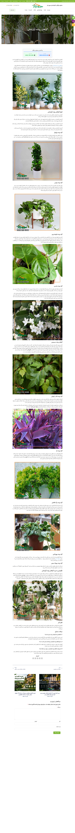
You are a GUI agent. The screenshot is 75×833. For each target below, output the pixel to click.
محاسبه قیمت (12, 10)
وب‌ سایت (58, 727)
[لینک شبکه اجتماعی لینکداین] (30, 1)
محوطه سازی (57, 559)
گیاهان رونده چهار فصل (57, 65)
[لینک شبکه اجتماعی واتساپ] (28, 1)
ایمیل (36, 721)
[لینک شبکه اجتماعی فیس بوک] (35, 1)
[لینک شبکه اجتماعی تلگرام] (27, 1)
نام (59, 721)
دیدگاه (58, 707)
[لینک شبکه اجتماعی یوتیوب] (31, 1)
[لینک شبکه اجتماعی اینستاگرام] (33, 1)
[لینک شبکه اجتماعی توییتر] (34, 1)
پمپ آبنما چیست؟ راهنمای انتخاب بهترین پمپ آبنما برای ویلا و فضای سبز (49, 693)
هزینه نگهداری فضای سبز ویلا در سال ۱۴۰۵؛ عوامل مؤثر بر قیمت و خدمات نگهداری (25, 693)
